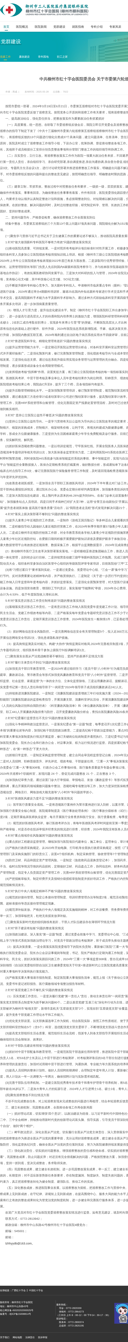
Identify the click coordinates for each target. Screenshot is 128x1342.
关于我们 (4, 1337)
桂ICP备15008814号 (20, 1314)
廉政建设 (24, 56)
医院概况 (22, 26)
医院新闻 (41, 26)
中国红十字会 (36, 1290)
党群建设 (59, 26)
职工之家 (62, 56)
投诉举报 (42, 1337)
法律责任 (30, 1337)
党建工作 (5, 56)
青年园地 (43, 56)
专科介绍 (97, 26)
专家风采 (115, 26)
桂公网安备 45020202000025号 (16, 1310)
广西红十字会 (19, 1290)
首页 (6, 26)
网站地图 (17, 1337)
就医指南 (78, 26)
